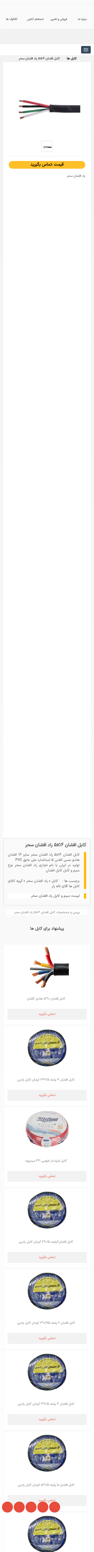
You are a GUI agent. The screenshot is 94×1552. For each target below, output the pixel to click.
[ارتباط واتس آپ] (29, 1534)
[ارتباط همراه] (6, 1534)
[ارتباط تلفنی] (18, 1534)
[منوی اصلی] (86, 49)
